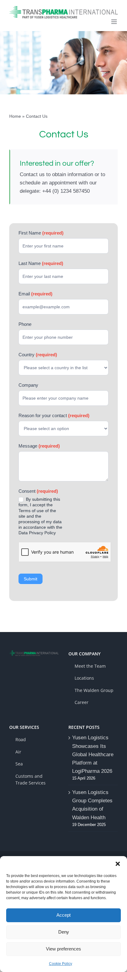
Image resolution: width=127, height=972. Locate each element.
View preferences (63, 948)
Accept (63, 915)
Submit (30, 578)
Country (37, 354)
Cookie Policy (60, 964)
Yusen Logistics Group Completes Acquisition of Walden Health (92, 804)
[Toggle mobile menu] (114, 21)
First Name (40, 232)
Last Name (40, 263)
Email (35, 293)
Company (28, 385)
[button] (118, 864)
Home (15, 116)
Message (39, 445)
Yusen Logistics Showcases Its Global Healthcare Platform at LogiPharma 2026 (92, 754)
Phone (24, 324)
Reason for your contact (53, 415)
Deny (63, 931)
